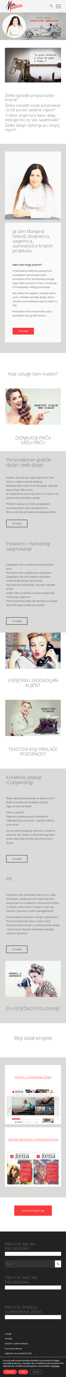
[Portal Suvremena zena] (33, 1105)
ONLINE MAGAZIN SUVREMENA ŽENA (33, 1140)
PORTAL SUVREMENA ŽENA (33, 1077)
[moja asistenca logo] (27, 6)
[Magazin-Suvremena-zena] (33, 1168)
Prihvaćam (10, 1372)
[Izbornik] (57, 6)
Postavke (55, 1366)
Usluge (8, 1333)
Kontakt (8, 1338)
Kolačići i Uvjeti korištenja (16, 1343)
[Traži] (50, 6)
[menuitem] (50, 6)
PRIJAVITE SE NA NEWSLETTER (18, 1353)
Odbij (23, 1372)
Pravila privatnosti (13, 1348)
